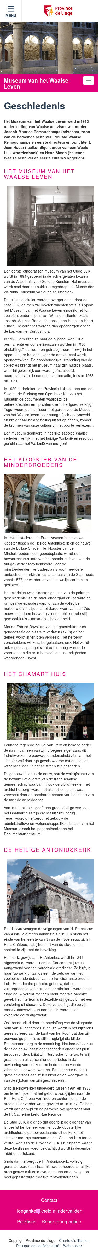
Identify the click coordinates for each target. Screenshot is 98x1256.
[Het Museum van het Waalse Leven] (47, 503)
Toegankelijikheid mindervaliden (49, 1210)
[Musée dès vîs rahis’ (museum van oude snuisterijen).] (50, 226)
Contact (49, 1199)
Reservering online (61, 1221)
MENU (10, 15)
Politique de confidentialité (37, 1245)
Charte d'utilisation (74, 1240)
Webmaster (72, 1245)
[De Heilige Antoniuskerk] (50, 891)
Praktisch (26, 1221)
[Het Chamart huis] (50, 711)
